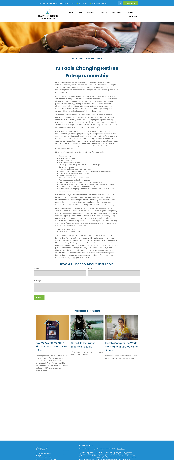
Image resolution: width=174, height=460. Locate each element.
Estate (64, 452)
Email (90, 268)
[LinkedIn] (120, 3)
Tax (63, 456)
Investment (65, 450)
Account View (130, 3)
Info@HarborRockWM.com (99, 3)
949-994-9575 (83, 3)
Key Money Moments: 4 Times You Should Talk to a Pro (51, 346)
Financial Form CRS (87, 445)
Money (64, 459)
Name (36, 268)
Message (37, 280)
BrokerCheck (121, 449)
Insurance (65, 454)
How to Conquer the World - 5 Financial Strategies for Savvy (121, 346)
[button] (71, 12)
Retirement (65, 448)
